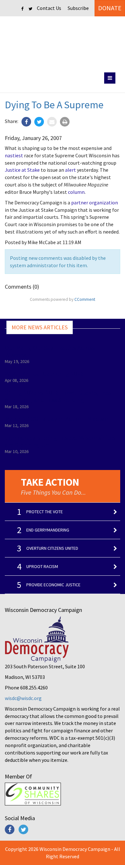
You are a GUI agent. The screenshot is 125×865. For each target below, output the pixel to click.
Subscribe (78, 8)
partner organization (94, 202)
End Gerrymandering (47, 530)
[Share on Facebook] (26, 122)
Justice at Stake (22, 170)
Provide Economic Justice (53, 585)
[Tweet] (39, 122)
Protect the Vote (44, 512)
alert (70, 170)
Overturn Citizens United (52, 548)
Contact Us (49, 8)
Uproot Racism (42, 566)
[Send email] (52, 122)
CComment (84, 299)
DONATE (109, 8)
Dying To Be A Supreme (54, 104)
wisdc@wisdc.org (23, 698)
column (76, 192)
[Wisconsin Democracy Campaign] (63, 43)
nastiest (14, 155)
